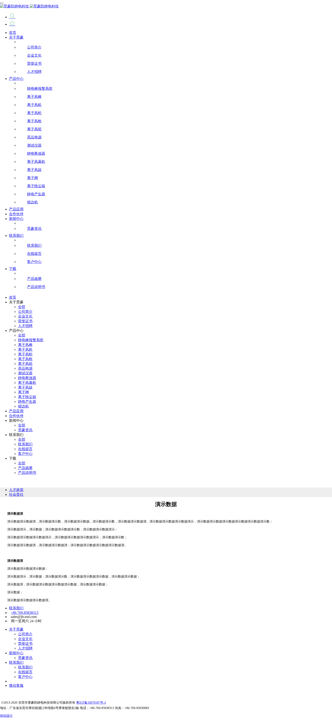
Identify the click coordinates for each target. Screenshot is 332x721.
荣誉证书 (25, 643)
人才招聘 (25, 648)
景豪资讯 (25, 658)
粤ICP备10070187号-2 (91, 702)
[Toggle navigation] (2, 3)
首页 (12, 33)
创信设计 (6, 715)
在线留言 (25, 672)
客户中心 (25, 677)
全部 (21, 307)
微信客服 (16, 685)
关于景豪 (16, 629)
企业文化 (25, 639)
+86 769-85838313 (24, 613)
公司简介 (25, 634)
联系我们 (16, 608)
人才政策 (16, 490)
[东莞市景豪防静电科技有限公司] (166, 6)
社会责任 (16, 494)
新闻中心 (16, 653)
